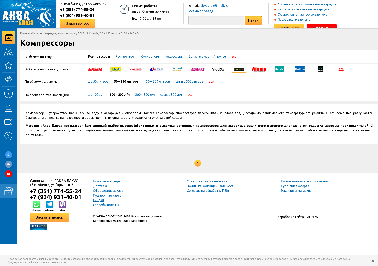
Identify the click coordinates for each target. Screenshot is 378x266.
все (233, 56)
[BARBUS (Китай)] (239, 69)
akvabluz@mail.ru (214, 5)
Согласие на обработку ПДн (208, 190)
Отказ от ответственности (207, 181)
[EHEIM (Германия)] (95, 69)
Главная (25, 33)
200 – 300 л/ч (145, 94)
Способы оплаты (106, 205)
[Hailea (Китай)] (300, 69)
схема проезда (201, 11)
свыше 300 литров (189, 81)
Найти (253, 20)
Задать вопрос (77, 23)
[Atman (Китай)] (259, 69)
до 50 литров (98, 81)
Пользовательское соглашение (304, 181)
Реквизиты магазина (296, 190)
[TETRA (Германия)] (116, 69)
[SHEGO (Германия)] (198, 69)
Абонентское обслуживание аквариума (307, 4)
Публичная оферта (295, 186)
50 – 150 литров (110, 33)
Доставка (100, 186)
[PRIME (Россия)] (320, 69)
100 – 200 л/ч (130, 33)
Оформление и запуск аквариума (302, 14)
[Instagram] (8, 154)
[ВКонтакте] (8, 164)
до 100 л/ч (96, 94)
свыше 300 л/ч (171, 94)
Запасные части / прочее (207, 56)
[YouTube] (8, 173)
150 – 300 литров (157, 81)
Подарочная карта (107, 195)
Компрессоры (67, 33)
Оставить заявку (289, 27)
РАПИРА (311, 217)
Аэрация (50, 33)
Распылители (126, 56)
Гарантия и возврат (107, 181)
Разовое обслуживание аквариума (303, 9)
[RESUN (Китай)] (157, 69)
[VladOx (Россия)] (218, 69)
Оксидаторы (150, 56)
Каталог (37, 33)
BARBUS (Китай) (88, 33)
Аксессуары (174, 56)
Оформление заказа (108, 190)
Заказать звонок (49, 217)
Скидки (98, 200)
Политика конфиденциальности (211, 186)
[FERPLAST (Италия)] (177, 69)
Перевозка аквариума (294, 19)
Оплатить (322, 27)
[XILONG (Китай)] (136, 69)
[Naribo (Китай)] (279, 69)
